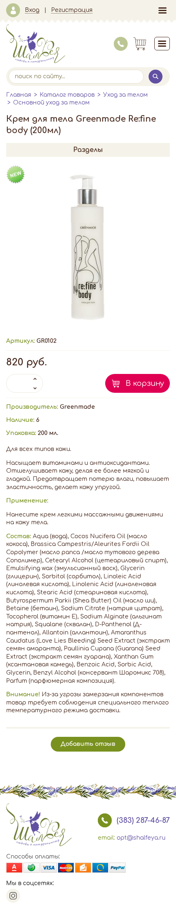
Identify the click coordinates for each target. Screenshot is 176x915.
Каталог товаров (67, 95)
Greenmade (77, 407)
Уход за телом (125, 95)
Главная (18, 95)
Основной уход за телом (51, 103)
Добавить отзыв (88, 744)
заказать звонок (105, 820)
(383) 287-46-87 (143, 820)
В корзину (145, 383)
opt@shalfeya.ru (141, 838)
